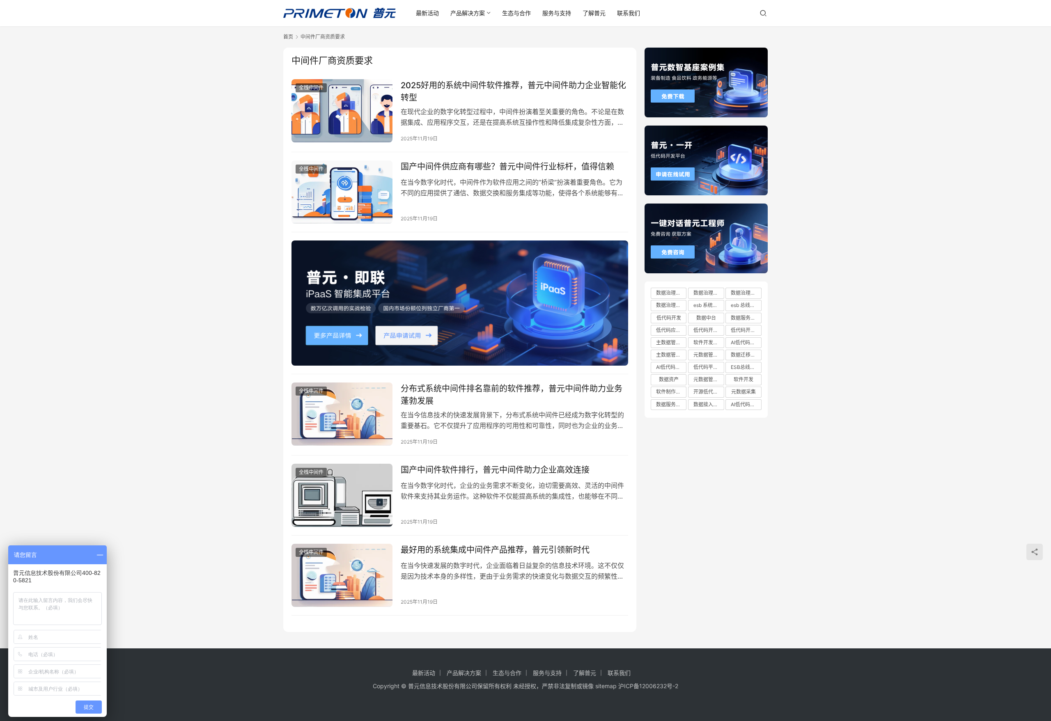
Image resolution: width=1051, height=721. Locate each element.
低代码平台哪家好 (708, 367)
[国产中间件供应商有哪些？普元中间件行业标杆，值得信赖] (341, 192)
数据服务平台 (671, 404)
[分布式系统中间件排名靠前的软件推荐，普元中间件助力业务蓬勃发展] (341, 414)
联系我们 (628, 12)
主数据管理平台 (671, 355)
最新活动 (427, 12)
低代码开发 (668, 318)
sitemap (606, 685)
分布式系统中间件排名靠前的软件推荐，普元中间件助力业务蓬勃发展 (511, 394)
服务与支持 (556, 12)
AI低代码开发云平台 (671, 367)
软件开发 (743, 379)
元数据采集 (743, 392)
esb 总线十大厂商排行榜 (746, 305)
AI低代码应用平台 (746, 404)
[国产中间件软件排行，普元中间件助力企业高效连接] (341, 495)
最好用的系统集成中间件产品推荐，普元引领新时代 (495, 550)
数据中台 (706, 318)
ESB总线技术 (745, 367)
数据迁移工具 (745, 355)
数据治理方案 (671, 293)
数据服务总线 (745, 318)
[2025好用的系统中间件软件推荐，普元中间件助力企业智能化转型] (341, 110)
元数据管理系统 (708, 355)
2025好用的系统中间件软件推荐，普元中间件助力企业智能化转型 (513, 91)
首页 (288, 37)
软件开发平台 (708, 342)
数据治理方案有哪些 (746, 293)
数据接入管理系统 (708, 404)
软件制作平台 (671, 392)
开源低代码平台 (708, 392)
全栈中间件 (311, 88)
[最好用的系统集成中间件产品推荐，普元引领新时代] (341, 575)
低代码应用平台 (671, 330)
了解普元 (594, 12)
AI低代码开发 (745, 342)
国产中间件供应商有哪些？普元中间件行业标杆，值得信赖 (507, 167)
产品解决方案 (467, 12)
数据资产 (669, 379)
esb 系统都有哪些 (708, 305)
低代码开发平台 (746, 330)
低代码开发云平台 (708, 330)
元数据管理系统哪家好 (708, 379)
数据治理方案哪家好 (708, 293)
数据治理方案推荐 (671, 305)
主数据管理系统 (671, 342)
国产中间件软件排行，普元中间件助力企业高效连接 (495, 470)
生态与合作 (516, 12)
